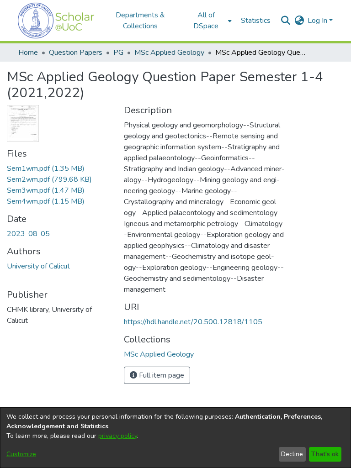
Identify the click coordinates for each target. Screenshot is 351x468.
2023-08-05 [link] (28, 234)
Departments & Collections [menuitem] (140, 20)
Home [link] (28, 52)
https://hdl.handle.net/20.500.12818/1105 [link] (193, 322)
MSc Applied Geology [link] (169, 52)
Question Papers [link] (75, 52)
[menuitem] (209, 20)
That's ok (325, 454)
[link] (46, 168)
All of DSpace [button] (205, 20)
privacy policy (117, 435)
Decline (292, 454)
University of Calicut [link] (38, 266)
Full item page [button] (160, 375)
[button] (56, 20)
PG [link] (118, 52)
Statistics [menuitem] (256, 21)
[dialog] (175, 437)
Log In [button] (318, 21)
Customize (21, 454)
